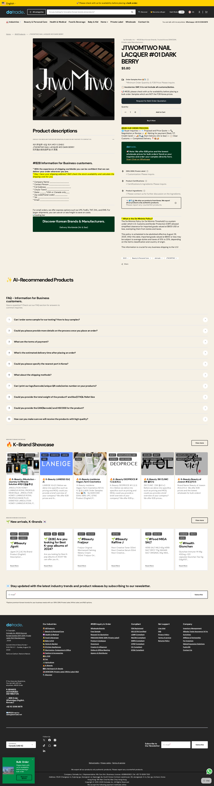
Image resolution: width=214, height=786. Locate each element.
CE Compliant (136, 647)
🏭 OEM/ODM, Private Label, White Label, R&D (61, 672)
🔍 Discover (47, 675)
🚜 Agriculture (48, 662)
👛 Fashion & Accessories (53, 653)
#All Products (20, 34)
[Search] (132, 12)
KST (14, 647)
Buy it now (151, 121)
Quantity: (124, 107)
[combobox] (91, 12)
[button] (199, 12)
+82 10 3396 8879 (201, 22)
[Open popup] (148, 79)
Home (8, 34)
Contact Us (187, 650)
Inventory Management (192, 628)
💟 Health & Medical (51, 635)
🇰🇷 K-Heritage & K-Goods (53, 669)
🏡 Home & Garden (50, 644)
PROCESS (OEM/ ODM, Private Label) (105, 638)
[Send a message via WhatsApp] (209, 771)
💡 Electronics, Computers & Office (57, 650)
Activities (187, 635)
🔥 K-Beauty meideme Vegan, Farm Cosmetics (88, 480)
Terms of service (164, 638)
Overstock (95, 644)
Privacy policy (106, 763)
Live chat (161, 628)
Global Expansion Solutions (194, 644)
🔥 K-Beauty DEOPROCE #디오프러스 (123, 480)
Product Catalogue (98, 641)
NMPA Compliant (138, 641)
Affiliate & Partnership (192, 638)
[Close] (32, 759)
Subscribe (200, 745)
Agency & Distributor (99, 653)
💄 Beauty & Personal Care (53, 631)
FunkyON (186, 647)
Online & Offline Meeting (100, 650)
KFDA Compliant (137, 650)
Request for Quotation (99, 635)
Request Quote (24, 777)
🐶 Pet (45, 659)
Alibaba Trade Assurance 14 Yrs (195, 631)
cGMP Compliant (138, 635)
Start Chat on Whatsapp (138, 159)
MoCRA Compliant (138, 638)
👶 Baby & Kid (48, 641)
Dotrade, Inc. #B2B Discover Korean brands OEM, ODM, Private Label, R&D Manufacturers (18, 635)
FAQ (159, 631)
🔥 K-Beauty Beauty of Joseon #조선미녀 (189, 480)
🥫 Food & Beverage (51, 638)
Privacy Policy (163, 635)
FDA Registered (137, 628)
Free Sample (95, 631)
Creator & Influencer (99, 647)
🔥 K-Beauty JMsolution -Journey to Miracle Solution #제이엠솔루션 (22, 482)
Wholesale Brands (98, 628)
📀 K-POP (46, 656)
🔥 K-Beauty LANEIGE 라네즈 (56, 480)
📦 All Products (49, 628)
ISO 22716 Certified (138, 631)
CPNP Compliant (137, 644)
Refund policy (94, 763)
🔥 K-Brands (48, 665)
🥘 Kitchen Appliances (52, 647)
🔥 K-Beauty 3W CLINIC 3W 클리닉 (156, 480)
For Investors (188, 641)
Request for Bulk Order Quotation (151, 101)
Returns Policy (164, 641)
